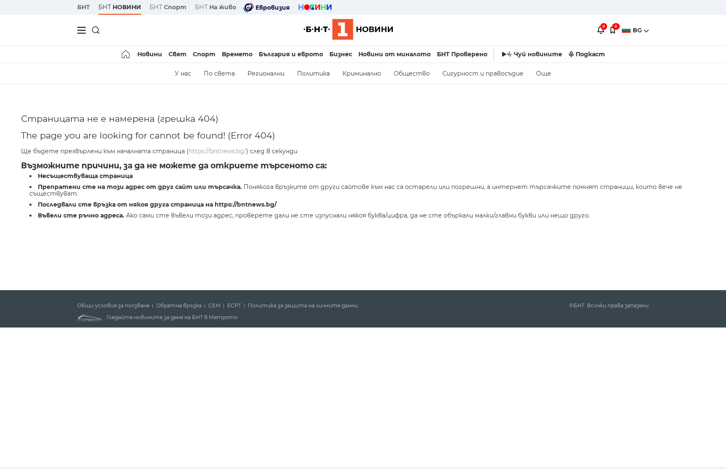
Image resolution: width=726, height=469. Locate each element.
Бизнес (340, 54)
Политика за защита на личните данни (303, 306)
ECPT (234, 306)
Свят (177, 54)
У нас (183, 73)
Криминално (361, 73)
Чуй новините (538, 54)
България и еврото (291, 54)
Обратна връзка (179, 306)
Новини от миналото (394, 54)
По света (219, 73)
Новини (149, 54)
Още (543, 73)
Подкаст (590, 54)
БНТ (83, 7)
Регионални (265, 73)
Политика (313, 73)
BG (638, 30)
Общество (412, 73)
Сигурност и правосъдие (482, 73)
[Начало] (126, 54)
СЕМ (214, 306)
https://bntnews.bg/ (217, 151)
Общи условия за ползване (113, 306)
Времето (237, 54)
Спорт (204, 54)
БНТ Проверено (462, 54)
